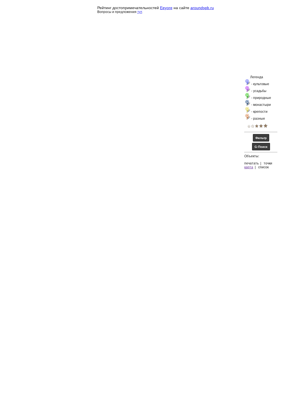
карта (248, 167)
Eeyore (166, 8)
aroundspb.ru (202, 8)
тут (139, 12)
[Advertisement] (145, 379)
